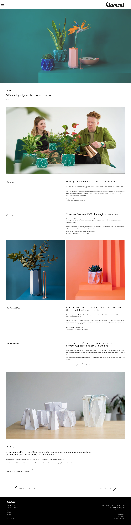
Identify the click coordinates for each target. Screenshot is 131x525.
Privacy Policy (120, 516)
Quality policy (120, 514)
